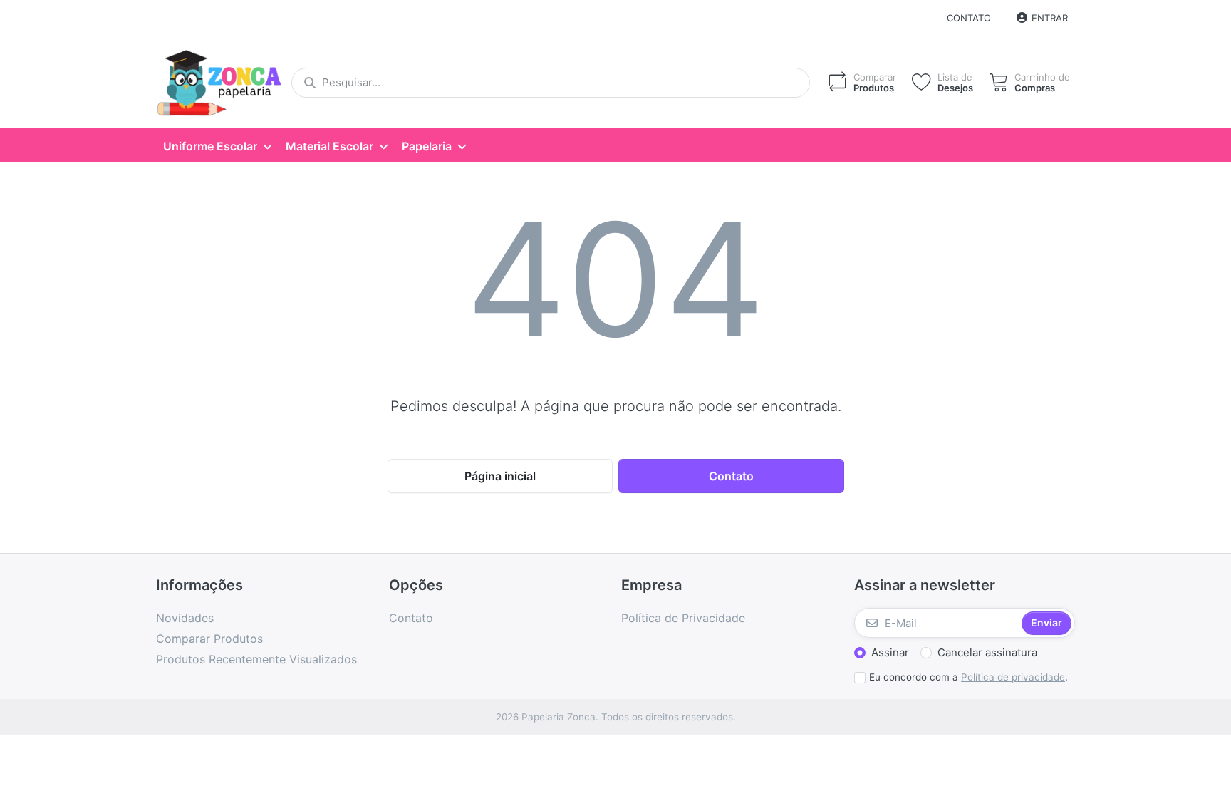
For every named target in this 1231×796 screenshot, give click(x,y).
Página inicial (500, 476)
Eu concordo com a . (968, 677)
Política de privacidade (1013, 677)
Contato (969, 18)
